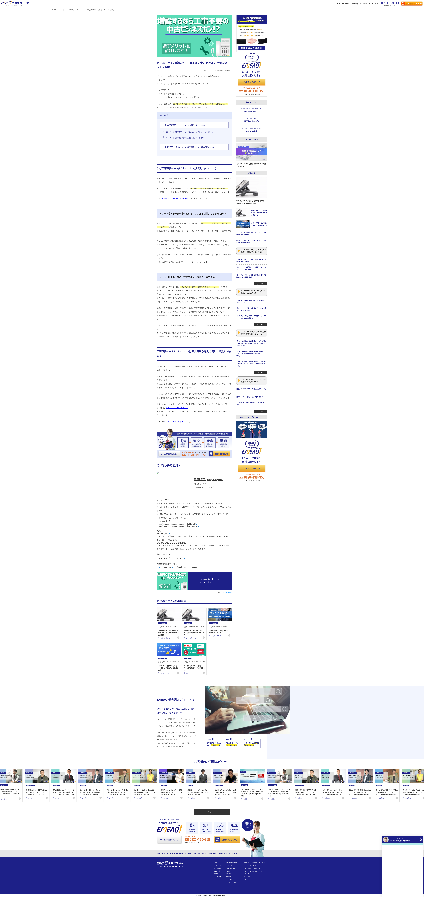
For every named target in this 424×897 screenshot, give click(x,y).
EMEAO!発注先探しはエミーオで (207, 895)
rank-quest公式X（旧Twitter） (170, 558)
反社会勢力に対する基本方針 (252, 868)
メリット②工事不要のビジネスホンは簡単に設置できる (185, 138)
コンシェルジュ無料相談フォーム (253, 871)
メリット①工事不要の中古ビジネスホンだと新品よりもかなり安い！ (189, 132)
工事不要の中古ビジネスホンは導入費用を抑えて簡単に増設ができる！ (190, 147)
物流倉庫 (228, 876)
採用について (247, 879)
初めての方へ (346, 4)
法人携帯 (228, 873)
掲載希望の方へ (218, 868)
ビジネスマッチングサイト (174, 422)
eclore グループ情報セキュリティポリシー (255, 862)
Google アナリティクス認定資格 (171, 543)
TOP (338, 4)
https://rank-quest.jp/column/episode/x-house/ (177, 526)
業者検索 (355, 4)
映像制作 (228, 871)
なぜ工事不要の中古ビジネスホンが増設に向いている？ (185, 125)
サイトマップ (247, 876)
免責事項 (246, 873)
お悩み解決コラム (231, 868)
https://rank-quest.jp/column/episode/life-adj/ (176, 524)
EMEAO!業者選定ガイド (233, 862)
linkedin (194, 567)
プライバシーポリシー (250, 865)
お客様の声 (363, 4)
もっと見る (212, 812)
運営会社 (216, 873)
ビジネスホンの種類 (226, 592)
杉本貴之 (208, 479)
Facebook (181, 567)
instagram (167, 567)
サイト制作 (229, 879)
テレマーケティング (231, 882)
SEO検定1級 (162, 533)
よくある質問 (373, 4)
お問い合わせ (217, 876)
